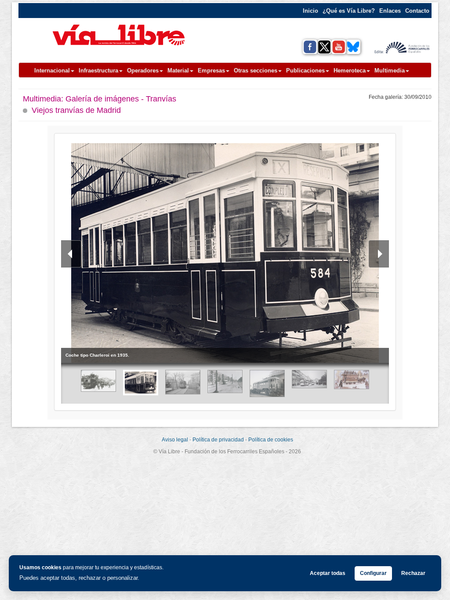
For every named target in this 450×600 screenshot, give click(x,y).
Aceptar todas (327, 573)
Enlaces (390, 10)
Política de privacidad (218, 440)
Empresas (211, 70)
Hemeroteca (350, 70)
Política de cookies (270, 440)
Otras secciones (255, 70)
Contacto (417, 10)
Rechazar (413, 573)
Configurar (373, 573)
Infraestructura (98, 70)
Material (178, 70)
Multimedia (389, 70)
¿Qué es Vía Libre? (349, 10)
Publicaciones (305, 70)
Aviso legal (175, 440)
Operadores (143, 70)
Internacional (52, 70)
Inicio (310, 10)
